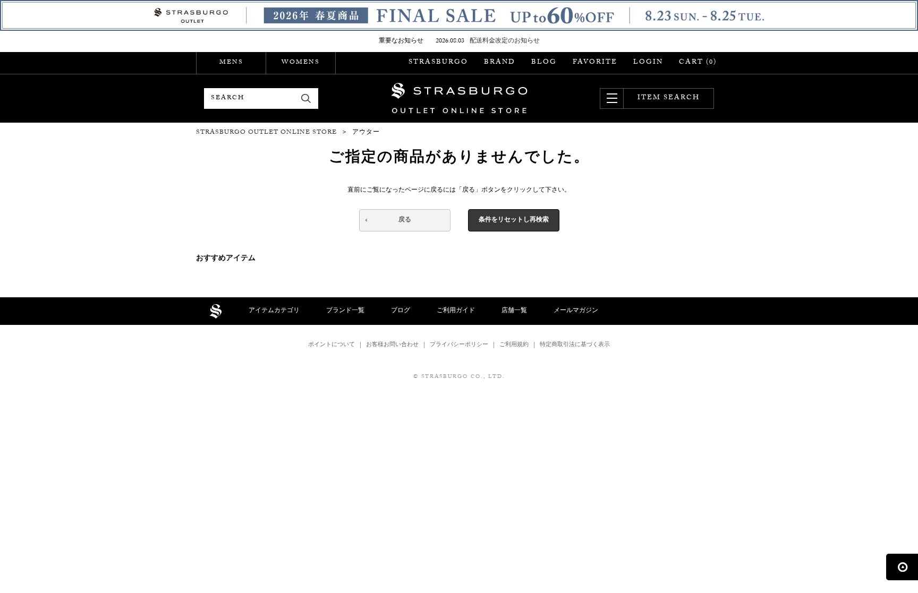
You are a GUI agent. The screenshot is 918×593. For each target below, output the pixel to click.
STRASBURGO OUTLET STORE (459, 98)
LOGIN (648, 62)
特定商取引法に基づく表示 (575, 345)
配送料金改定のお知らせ (505, 41)
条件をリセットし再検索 (514, 220)
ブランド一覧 (345, 311)
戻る (404, 220)
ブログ (400, 311)
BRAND (499, 62)
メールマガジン (576, 311)
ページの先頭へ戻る (902, 567)
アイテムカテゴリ (274, 311)
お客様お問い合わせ (392, 345)
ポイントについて (331, 345)
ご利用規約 (514, 345)
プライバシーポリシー (459, 345)
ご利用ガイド (456, 311)
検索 (306, 98)
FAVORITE (595, 62)
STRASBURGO (438, 62)
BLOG (544, 62)
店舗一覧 (514, 311)
